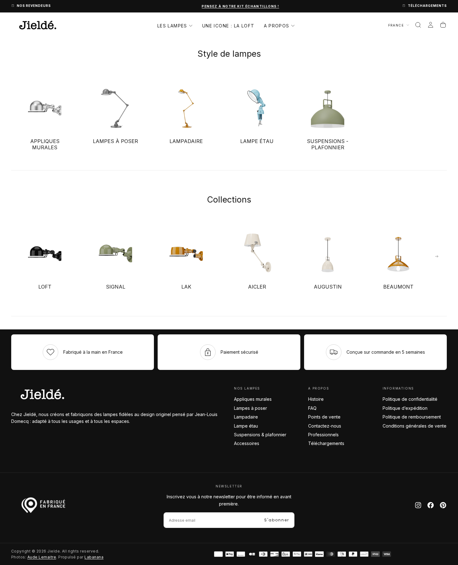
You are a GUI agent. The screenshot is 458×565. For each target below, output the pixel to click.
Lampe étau (246, 426)
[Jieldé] (42, 394)
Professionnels (323, 434)
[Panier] (443, 25)
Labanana (93, 557)
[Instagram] (418, 505)
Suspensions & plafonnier (260, 434)
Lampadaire (246, 416)
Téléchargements (326, 443)
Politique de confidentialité (410, 399)
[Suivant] (437, 256)
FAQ (312, 408)
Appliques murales (253, 399)
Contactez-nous (324, 426)
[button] (418, 25)
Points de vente (324, 416)
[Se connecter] (430, 25)
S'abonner (276, 520)
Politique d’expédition (405, 408)
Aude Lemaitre (41, 557)
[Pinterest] (443, 505)
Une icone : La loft (228, 25)
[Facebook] (430, 505)
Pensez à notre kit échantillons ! (229, 6)
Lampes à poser (250, 408)
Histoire (316, 399)
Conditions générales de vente (414, 426)
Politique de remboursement (412, 416)
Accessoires (246, 443)
